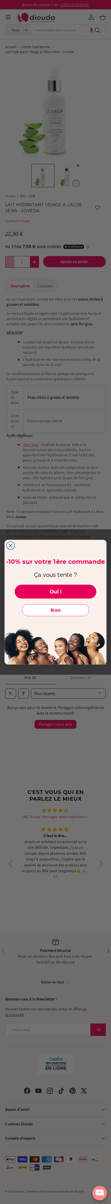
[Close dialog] (10, 545)
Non (56, 610)
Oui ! (56, 591)
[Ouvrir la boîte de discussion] (99, 1193)
